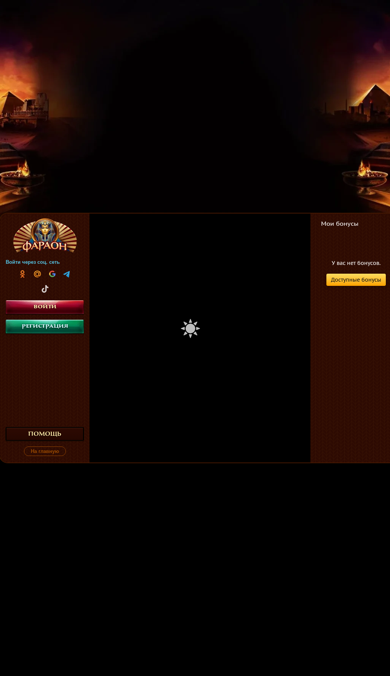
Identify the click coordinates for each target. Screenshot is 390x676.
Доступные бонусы (356, 279)
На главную (45, 451)
